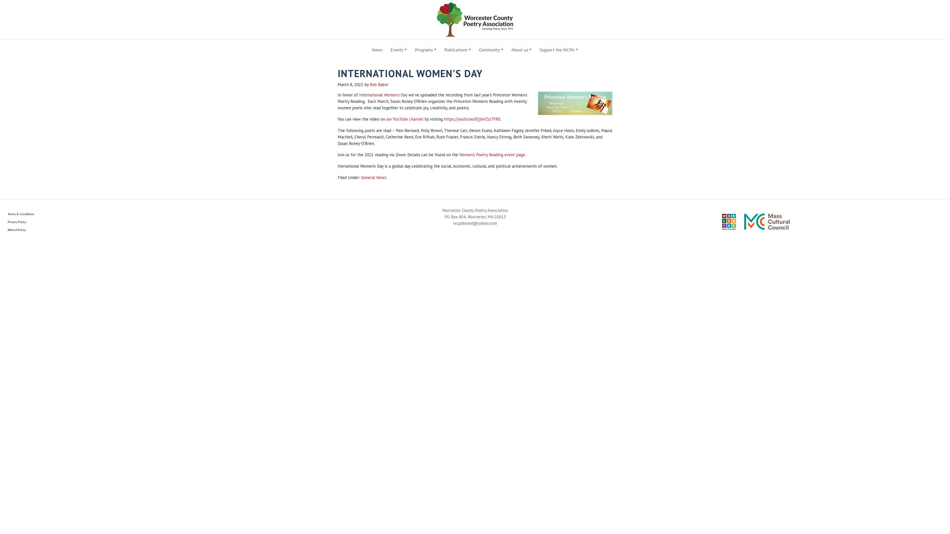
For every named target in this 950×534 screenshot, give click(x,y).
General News (373, 177)
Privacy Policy (17, 222)
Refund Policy (17, 230)
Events (396, 50)
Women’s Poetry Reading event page (492, 154)
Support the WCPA (557, 50)
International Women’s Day (383, 95)
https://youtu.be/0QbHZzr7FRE (472, 119)
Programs (424, 50)
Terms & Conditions (21, 214)
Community (489, 50)
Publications (455, 50)
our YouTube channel (404, 119)
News (377, 50)
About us (519, 50)
